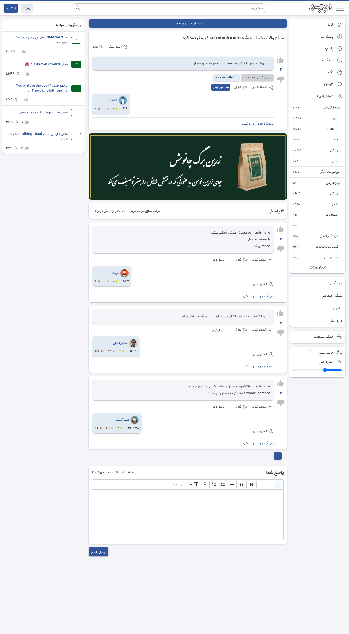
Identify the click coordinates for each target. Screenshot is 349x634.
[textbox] (188, 514)
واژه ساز (336, 320)
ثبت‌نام (11, 8)
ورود (27, 8)
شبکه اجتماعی (331, 295)
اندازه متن (325, 361)
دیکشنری (335, 283)
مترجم (337, 308)
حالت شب (326, 353)
